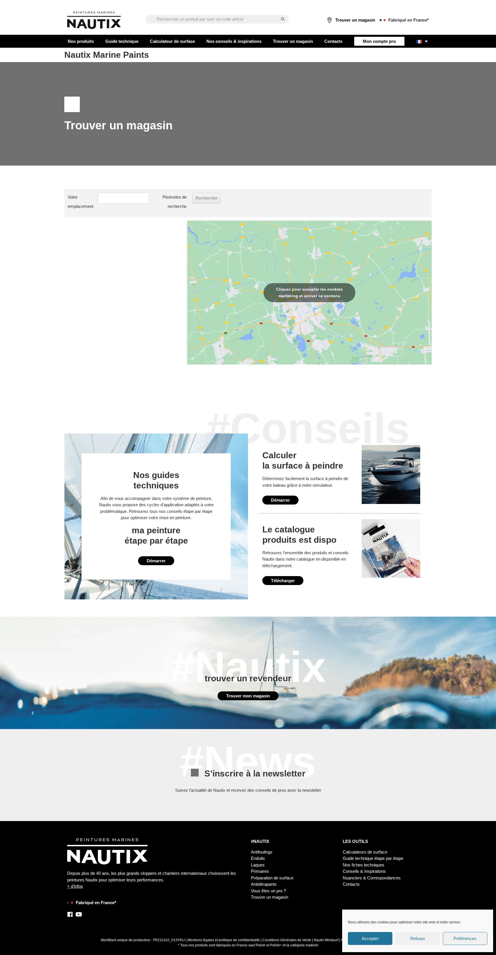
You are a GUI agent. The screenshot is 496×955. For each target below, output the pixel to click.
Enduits (258, 858)
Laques (258, 864)
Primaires (260, 871)
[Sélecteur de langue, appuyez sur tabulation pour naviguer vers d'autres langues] (422, 41)
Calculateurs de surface (365, 851)
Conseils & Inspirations (364, 871)
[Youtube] (79, 914)
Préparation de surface (272, 877)
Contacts (333, 41)
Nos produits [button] (81, 41)
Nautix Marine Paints (106, 55)
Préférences (465, 938)
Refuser (417, 938)
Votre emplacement (80, 202)
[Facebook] (70, 914)
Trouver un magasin (293, 41)
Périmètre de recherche (174, 202)
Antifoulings (261, 851)
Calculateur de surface (172, 41)
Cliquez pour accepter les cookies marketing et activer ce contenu (309, 292)
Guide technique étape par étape (373, 858)
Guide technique (121, 41)
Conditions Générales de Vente (286, 940)
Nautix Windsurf (326, 940)
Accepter (370, 938)
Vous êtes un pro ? (268, 890)
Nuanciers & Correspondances (372, 877)
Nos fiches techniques (363, 864)
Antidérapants (264, 884)
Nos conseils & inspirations (233, 41)
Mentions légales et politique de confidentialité (223, 940)
